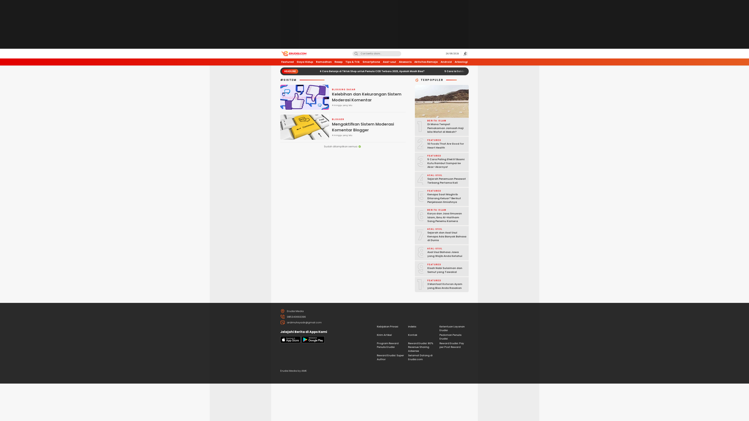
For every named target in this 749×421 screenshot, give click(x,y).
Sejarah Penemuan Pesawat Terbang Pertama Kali (446, 181)
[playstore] (313, 342)
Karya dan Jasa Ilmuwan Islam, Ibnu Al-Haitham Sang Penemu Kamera (444, 217)
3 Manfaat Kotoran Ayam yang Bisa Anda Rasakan (444, 286)
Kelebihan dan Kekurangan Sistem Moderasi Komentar (366, 97)
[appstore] (290, 342)
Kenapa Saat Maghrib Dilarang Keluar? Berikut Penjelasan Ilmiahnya (444, 198)
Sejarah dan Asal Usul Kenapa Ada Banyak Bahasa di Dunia (446, 236)
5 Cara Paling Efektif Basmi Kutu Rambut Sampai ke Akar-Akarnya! (446, 163)
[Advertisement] (374, 24)
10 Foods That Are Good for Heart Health (445, 145)
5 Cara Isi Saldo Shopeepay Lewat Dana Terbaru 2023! (463, 71)
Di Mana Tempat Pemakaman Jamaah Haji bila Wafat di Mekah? (445, 128)
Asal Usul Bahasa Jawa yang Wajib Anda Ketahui (444, 254)
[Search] (356, 53)
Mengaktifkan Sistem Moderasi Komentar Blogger (363, 127)
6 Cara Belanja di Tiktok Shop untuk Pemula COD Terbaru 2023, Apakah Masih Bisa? (356, 71)
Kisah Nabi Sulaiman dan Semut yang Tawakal (444, 270)
